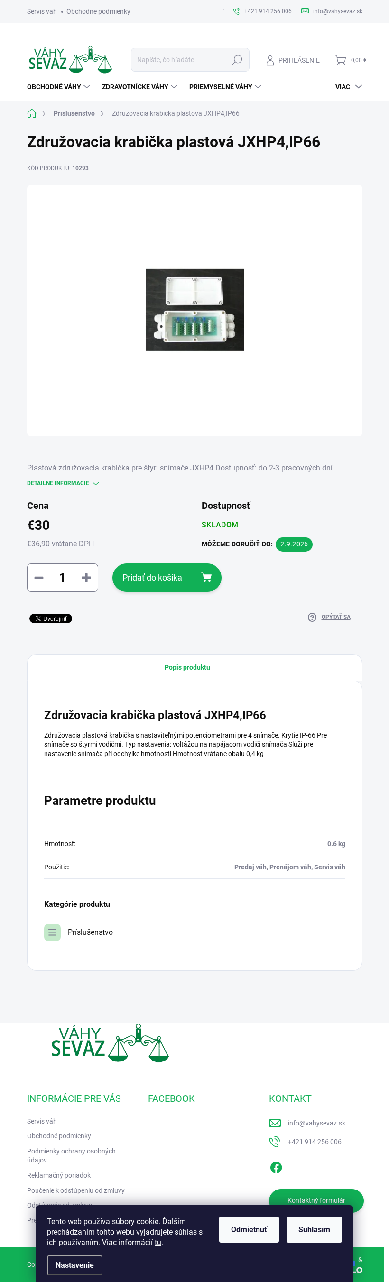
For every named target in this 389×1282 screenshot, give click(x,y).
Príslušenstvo (90, 932)
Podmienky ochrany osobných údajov (71, 1155)
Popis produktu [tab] (187, 667)
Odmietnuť (249, 1229)
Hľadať (237, 60)
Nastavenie (75, 1265)
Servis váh (42, 11)
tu (158, 1242)
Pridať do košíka (152, 577)
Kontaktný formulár (316, 1200)
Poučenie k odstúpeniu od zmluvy (76, 1190)
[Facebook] (276, 1166)
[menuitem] (60, 87)
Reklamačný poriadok (59, 1175)
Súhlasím (314, 1229)
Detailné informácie (58, 483)
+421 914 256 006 (315, 1141)
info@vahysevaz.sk (316, 1123)
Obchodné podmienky (98, 11)
